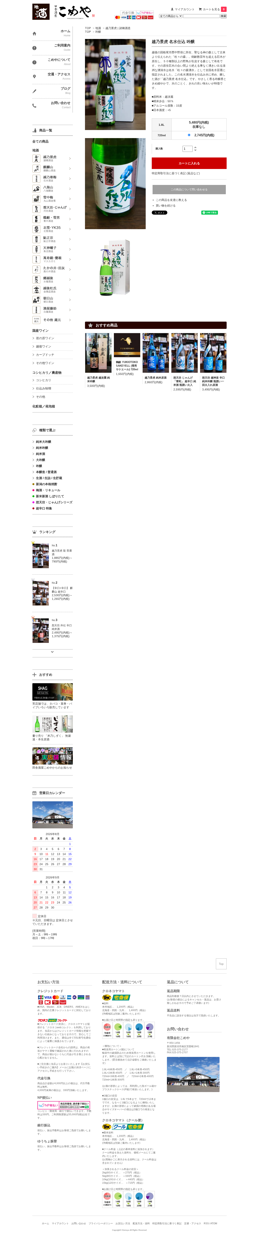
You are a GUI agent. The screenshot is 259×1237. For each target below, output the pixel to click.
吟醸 (98, 31)
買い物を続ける (166, 205)
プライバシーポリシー (101, 1223)
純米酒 (40, 453)
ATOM (213, 1223)
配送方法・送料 (141, 1223)
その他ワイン (45, 363)
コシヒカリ (43, 380)
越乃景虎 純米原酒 (156, 377)
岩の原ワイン (45, 338)
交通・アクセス (192, 1223)
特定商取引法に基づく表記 (167, 1223)
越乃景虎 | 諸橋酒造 (118, 28)
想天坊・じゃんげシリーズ (54, 502)
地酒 (98, 28)
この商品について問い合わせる (189, 189)
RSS (206, 1223)
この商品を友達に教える (171, 199)
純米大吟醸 (43, 441)
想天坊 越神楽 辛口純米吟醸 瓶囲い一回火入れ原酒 (213, 381)
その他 (40, 396)
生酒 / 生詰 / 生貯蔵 (49, 478)
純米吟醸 (42, 447)
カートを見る (214, 9)
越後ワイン (43, 346)
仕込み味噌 (43, 388)
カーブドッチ (45, 354)
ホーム (45, 1223)
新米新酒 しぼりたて (50, 496)
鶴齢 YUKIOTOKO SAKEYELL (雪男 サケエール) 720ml (127, 366)
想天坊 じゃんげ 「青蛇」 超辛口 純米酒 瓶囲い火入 (184, 381)
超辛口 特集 (44, 508)
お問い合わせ (78, 1223)
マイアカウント (185, 9)
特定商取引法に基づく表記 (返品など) (176, 173)
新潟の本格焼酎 (46, 484)
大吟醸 (40, 460)
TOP (88, 28)
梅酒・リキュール (48, 490)
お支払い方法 (123, 1223)
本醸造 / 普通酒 (46, 472)
